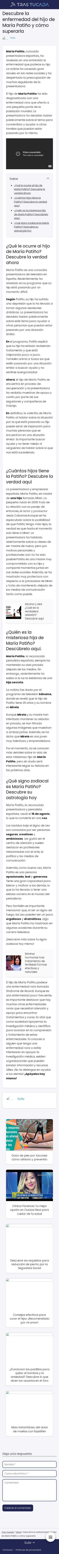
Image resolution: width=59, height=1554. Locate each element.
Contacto (7, 1549)
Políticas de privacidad (28, 1549)
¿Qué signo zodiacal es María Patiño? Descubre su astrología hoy (31, 227)
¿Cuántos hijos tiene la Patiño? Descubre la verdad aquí (30, 201)
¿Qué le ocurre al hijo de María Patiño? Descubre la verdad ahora (29, 189)
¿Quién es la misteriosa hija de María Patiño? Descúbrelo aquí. (31, 214)
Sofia (12, 37)
